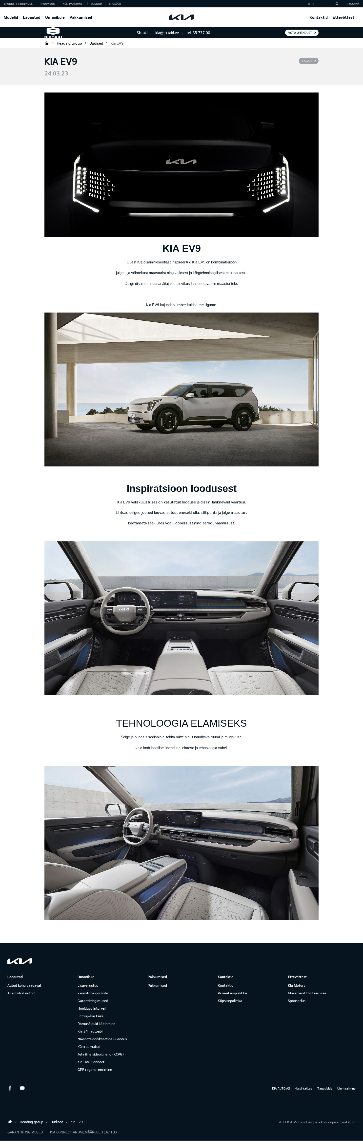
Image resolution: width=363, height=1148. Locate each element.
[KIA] (181, 17)
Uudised (96, 3)
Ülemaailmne (346, 1088)
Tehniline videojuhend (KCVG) (101, 1054)
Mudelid (11, 17)
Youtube (22, 1088)
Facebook (9, 1088)
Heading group (69, 43)
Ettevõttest (343, 17)
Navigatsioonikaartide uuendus (102, 1039)
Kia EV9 (117, 43)
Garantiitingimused (93, 1001)
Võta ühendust (300, 32)
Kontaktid (319, 17)
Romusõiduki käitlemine (96, 1023)
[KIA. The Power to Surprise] (19, 961)
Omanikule (55, 17)
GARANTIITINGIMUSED (25, 1132)
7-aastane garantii (93, 993)
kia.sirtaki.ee (303, 1088)
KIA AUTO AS (281, 1088)
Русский (353, 3)
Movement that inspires (307, 993)
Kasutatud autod (21, 993)
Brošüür (115, 3)
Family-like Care (90, 1016)
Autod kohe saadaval (24, 985)
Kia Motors (296, 985)
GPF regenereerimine (95, 1069)
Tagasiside (324, 1088)
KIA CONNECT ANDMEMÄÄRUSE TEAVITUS (83, 1132)
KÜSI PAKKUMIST (73, 3)
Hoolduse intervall (92, 1008)
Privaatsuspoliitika (232, 993)
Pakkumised (81, 17)
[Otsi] (337, 3)
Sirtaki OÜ (46, 42)
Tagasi (307, 60)
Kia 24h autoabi (90, 1031)
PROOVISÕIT (48, 3)
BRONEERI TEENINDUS (18, 3)
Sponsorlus (296, 1001)
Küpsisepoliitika (230, 1001)
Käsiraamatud (89, 1046)
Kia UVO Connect (91, 1062)
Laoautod (31, 17)
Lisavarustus (88, 985)
